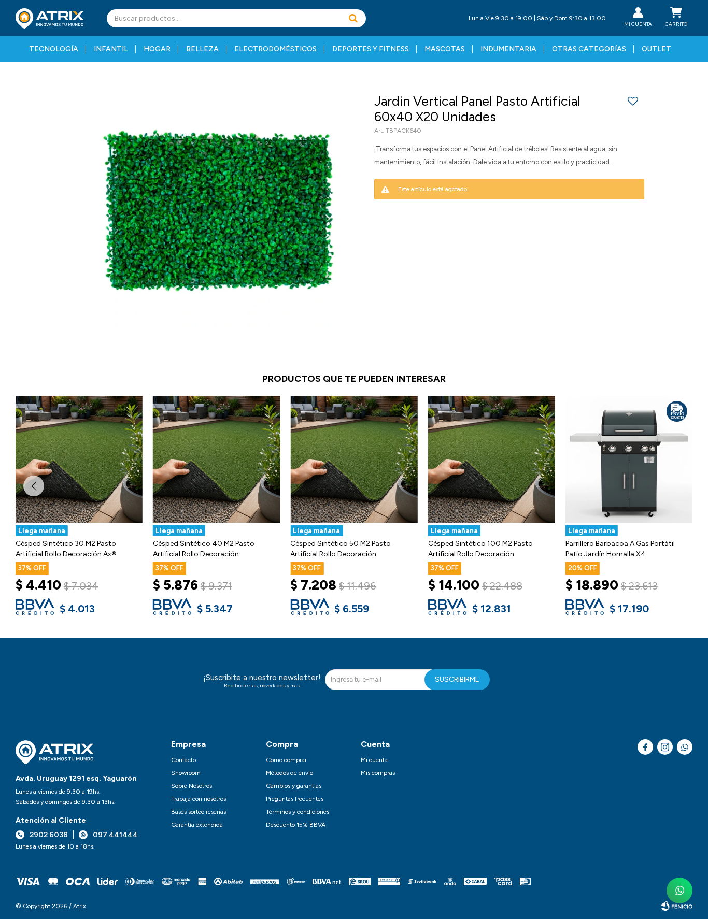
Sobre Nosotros (191, 785)
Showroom (186, 773)
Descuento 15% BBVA (295, 824)
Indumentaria (508, 49)
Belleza (202, 49)
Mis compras (378, 773)
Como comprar (286, 760)
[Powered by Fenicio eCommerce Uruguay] (676, 906)
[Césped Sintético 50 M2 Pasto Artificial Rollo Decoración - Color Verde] (353, 459)
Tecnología (53, 49)
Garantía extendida (197, 824)
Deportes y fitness (370, 49)
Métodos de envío (289, 773)
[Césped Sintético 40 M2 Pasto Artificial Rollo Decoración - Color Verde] (216, 459)
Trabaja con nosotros (198, 798)
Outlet (656, 49)
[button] (353, 18)
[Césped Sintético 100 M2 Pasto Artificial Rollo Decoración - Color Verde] (491, 459)
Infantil (111, 49)
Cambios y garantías (293, 785)
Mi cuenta (374, 760)
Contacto (183, 760)
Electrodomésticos (275, 49)
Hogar (157, 49)
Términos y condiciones (297, 811)
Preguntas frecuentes (294, 798)
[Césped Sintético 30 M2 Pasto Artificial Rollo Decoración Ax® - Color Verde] (79, 459)
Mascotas (444, 49)
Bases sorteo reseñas (198, 811)
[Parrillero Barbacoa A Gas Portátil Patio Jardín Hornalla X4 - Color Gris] (628, 459)
